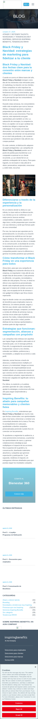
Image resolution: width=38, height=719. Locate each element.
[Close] (35, 667)
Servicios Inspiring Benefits (13, 610)
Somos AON (9, 660)
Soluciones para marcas (14, 657)
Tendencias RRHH (20, 42)
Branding (6, 602)
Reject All (19, 709)
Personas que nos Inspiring (13, 607)
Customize (18, 703)
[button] (33, 4)
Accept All (19, 715)
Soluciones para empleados (15, 650)
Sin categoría (8, 612)
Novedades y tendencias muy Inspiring (17, 605)
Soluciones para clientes (14, 653)
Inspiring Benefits (11, 411)
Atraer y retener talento (15, 34)
